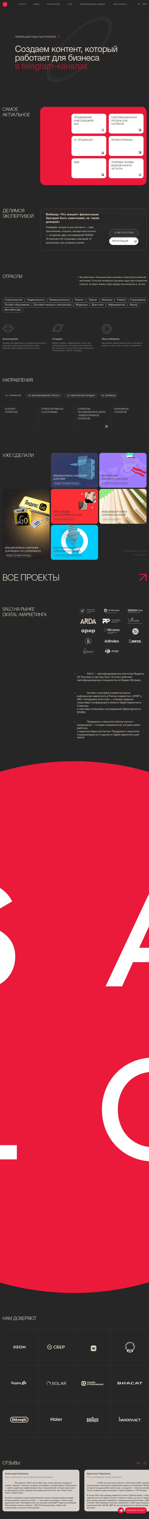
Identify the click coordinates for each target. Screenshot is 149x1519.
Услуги (22, 4)
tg (139, 4)
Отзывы (11, 1463)
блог (70, 4)
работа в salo (120, 4)
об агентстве (53, 4)
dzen (144, 4)
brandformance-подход (92, 4)
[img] (26, 524)
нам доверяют (19, 1318)
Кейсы (36, 4)
